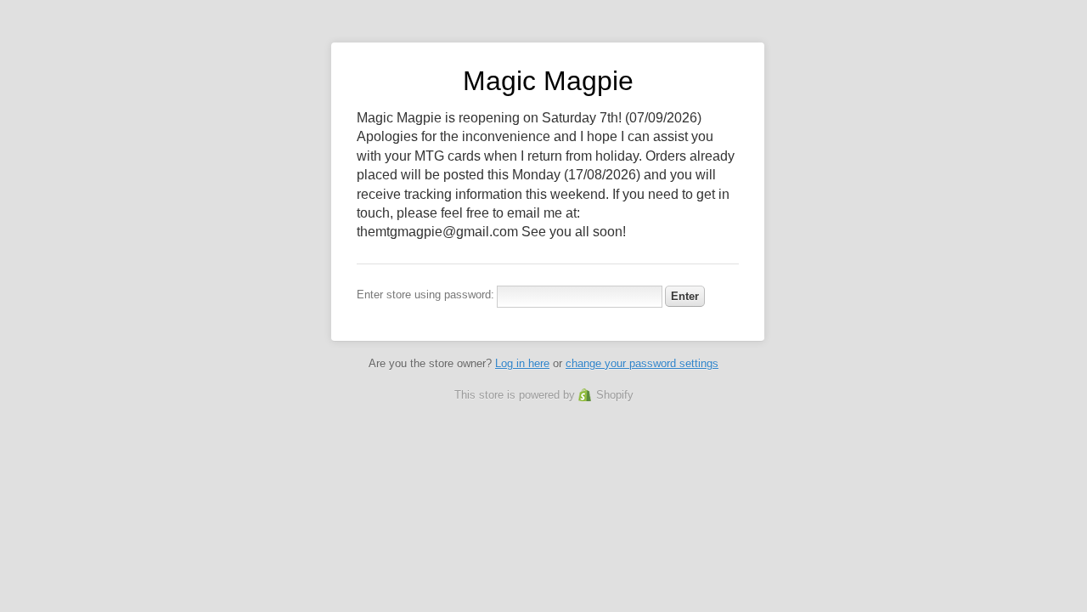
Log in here (522, 363)
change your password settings (642, 363)
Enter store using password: (425, 294)
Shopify (615, 394)
